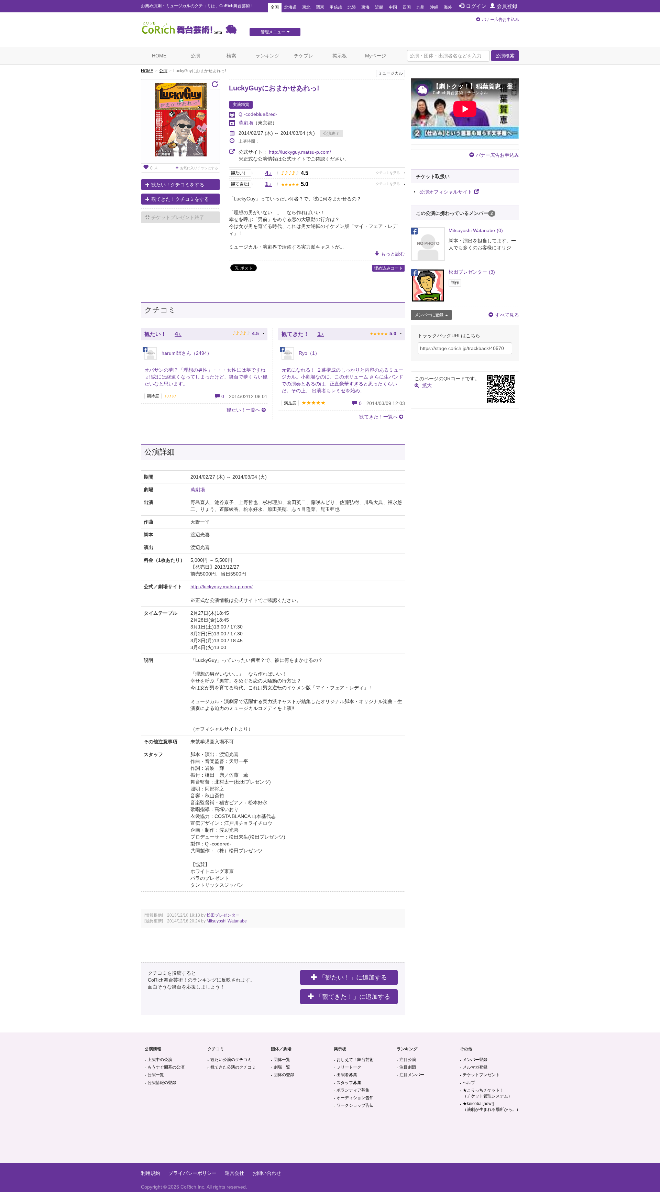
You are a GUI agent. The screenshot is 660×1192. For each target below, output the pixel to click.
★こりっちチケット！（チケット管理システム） (487, 1093)
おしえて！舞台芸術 (355, 1059)
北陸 (352, 7)
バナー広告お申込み (500, 19)
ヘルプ (469, 1082)
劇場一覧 (282, 1067)
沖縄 (434, 7)
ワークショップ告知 (355, 1105)
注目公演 (407, 1059)
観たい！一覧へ (243, 410)
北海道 (290, 7)
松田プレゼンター (223, 915)
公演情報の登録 (161, 1082)
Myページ (375, 55)
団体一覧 (282, 1059)
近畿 (379, 7)
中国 (393, 7)
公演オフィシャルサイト (445, 192)
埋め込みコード (388, 268)
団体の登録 (284, 1074)
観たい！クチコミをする (177, 184)
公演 (195, 55)
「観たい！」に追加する (353, 977)
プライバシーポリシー (192, 1173)
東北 (306, 7)
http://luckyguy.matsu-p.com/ (300, 152)
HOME (159, 55)
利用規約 (150, 1173)
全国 (275, 7)
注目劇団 (407, 1067)
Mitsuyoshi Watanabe (227, 921)
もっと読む (393, 253)
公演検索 (505, 55)
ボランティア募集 (353, 1090)
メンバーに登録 (429, 315)
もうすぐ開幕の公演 (166, 1067)
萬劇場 (246, 122)
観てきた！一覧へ (378, 416)
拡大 (427, 385)
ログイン (476, 6)
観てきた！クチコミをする (180, 199)
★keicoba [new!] (491, 1106)
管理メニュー (273, 32)
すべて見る (507, 315)
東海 (365, 7)
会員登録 (507, 6)
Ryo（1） (308, 353)
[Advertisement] (330, 1140)
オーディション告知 (355, 1097)
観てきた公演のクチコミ (233, 1067)
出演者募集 (347, 1074)
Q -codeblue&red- (258, 114)
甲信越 (336, 7)
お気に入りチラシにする (199, 168)
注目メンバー (411, 1074)
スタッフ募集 (349, 1082)
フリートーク (349, 1067)
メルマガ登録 (475, 1067)
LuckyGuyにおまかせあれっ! (274, 88)
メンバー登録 (475, 1059)
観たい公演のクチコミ (231, 1059)
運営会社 (234, 1173)
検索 (231, 55)
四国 (407, 7)
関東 (320, 7)
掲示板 (339, 55)
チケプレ (303, 55)
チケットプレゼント (481, 1074)
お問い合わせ (266, 1173)
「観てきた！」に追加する (353, 996)
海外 (448, 7)
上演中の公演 (159, 1059)
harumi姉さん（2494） (186, 353)
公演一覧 (155, 1074)
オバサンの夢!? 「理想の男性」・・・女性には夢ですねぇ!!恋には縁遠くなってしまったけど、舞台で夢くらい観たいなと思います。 (205, 376)
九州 (420, 7)
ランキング (267, 55)
